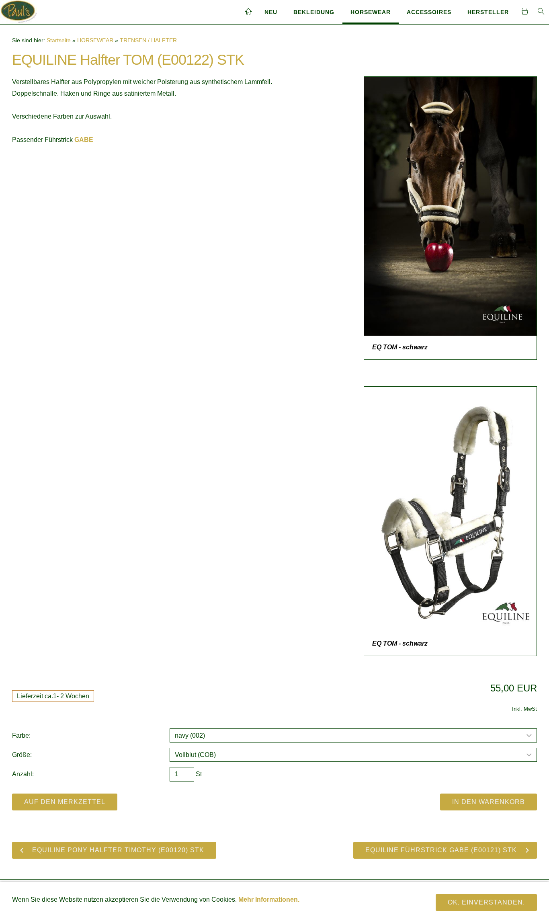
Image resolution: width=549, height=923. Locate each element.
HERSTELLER (488, 12)
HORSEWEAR (370, 12)
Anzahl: (23, 774)
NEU (270, 12)
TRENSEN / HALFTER (148, 40)
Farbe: (21, 735)
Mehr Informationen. (268, 899)
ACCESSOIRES (429, 12)
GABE (83, 139)
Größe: (22, 754)
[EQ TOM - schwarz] (450, 206)
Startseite (59, 40)
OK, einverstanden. (486, 902)
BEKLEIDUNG (313, 12)
